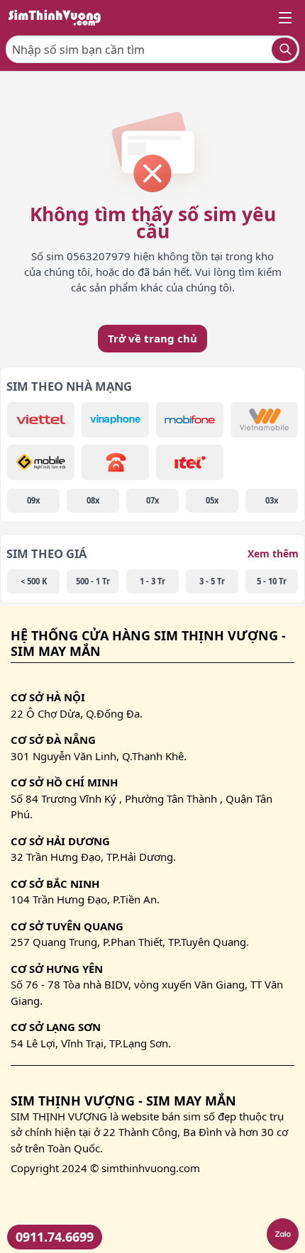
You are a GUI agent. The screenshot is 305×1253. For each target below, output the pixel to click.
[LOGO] (59, 18)
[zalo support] (283, 1234)
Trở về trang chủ (152, 338)
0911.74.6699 (55, 1236)
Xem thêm (273, 553)
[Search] (284, 49)
